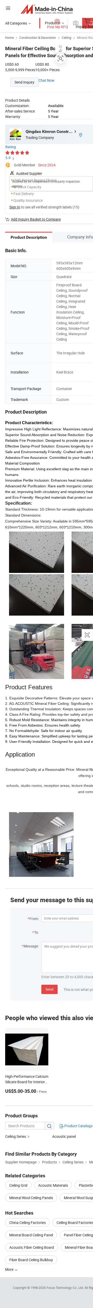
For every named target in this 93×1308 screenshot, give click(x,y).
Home (9, 37)
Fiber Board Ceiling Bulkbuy (31, 1259)
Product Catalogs (78, 1125)
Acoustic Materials (53, 1185)
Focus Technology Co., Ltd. (65, 1287)
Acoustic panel (64, 1136)
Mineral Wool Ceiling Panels (31, 1197)
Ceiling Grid (18, 1185)
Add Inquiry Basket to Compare (36, 219)
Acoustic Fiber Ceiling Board (31, 1247)
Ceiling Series (15, 1136)
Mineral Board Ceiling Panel (31, 1234)
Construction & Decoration (37, 37)
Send (49, 989)
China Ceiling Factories (27, 1222)
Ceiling (66, 37)
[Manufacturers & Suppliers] (47, 9)
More (9, 1269)
